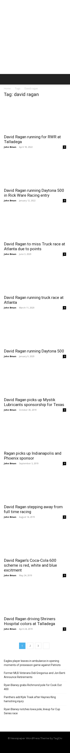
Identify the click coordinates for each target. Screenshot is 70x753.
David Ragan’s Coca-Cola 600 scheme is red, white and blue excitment (30, 565)
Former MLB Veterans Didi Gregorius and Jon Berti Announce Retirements (34, 675)
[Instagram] (28, 746)
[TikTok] (35, 746)
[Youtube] (48, 746)
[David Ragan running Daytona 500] (35, 330)
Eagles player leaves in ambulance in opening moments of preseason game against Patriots (32, 663)
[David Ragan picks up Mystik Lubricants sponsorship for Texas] (35, 379)
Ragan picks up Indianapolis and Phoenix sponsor (32, 456)
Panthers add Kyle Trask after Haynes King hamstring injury (30, 699)
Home (7, 88)
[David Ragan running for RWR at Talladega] (35, 116)
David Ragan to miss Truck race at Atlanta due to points (34, 246)
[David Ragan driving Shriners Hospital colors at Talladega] (35, 598)
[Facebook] (21, 746)
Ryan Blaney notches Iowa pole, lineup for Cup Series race (32, 711)
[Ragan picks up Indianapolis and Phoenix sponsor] (35, 433)
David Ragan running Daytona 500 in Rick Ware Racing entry (34, 193)
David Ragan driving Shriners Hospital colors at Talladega (29, 621)
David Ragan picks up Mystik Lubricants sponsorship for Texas (34, 402)
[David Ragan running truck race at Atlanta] (35, 277)
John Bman (10, 146)
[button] (6, 79)
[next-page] (46, 646)
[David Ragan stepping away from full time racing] (35, 486)
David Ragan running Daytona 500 (34, 351)
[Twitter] (41, 746)
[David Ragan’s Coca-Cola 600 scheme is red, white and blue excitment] (35, 540)
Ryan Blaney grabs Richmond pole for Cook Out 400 (33, 687)
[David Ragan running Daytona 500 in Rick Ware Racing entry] (35, 170)
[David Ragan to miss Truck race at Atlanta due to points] (35, 223)
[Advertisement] (35, 37)
